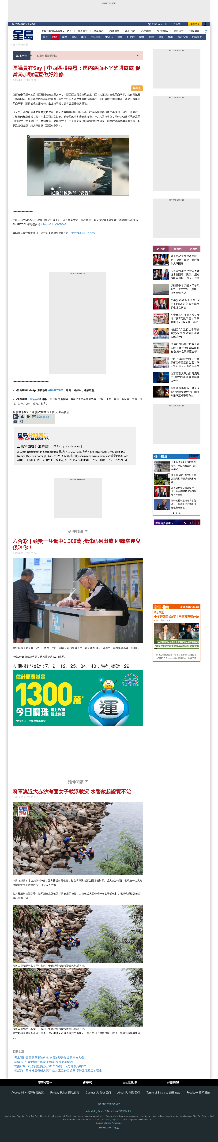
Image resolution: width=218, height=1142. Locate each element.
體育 (141, 37)
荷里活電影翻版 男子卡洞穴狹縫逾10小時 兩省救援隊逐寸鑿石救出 (185, 392)
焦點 (74, 37)
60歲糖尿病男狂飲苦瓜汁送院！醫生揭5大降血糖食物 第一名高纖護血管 (185, 348)
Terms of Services (158, 1092)
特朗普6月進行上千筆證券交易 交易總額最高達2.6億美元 (185, 333)
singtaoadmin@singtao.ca (109, 1119)
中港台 (109, 37)
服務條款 (174, 1092)
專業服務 (99, 31)
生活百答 (96, 37)
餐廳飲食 (178, 31)
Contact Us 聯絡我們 (98, 1092)
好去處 (131, 37)
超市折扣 (182, 37)
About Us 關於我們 (128, 1092)
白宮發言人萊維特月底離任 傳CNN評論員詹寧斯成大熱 (185, 377)
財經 (151, 37)
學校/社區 (162, 31)
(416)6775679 (56, 390)
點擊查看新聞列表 (47, 55)
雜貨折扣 (197, 37)
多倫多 (177, 24)
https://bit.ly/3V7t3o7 (54, 224)
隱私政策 (73, 1092)
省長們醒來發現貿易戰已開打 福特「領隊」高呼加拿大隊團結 (185, 260)
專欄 (170, 37)
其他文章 (21, 56)
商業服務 (114, 31)
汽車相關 (146, 31)
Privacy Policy (59, 1092)
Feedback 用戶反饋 (198, 1092)
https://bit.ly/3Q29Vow (83, 233)
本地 (83, 37)
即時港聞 (23, 44)
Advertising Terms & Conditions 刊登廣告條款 (109, 1111)
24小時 (161, 249)
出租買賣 (130, 31)
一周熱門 (176, 249)
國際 (64, 37)
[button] (206, 32)
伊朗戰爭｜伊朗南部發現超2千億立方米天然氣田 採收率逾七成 (185, 289)
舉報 (138, 88)
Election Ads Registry (109, 1103)
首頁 (45, 37)
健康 (160, 37)
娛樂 (120, 37)
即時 (54, 37)
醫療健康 (194, 31)
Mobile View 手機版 (109, 1127)
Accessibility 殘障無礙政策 (27, 1092)
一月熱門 (192, 249)
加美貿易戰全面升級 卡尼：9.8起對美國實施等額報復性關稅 (185, 304)
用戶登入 (195, 24)
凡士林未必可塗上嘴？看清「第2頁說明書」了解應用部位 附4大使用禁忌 (185, 318)
